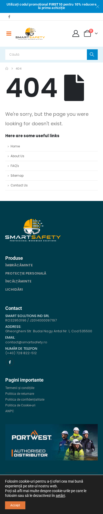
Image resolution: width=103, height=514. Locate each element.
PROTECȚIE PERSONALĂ (25, 273)
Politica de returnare (19, 394)
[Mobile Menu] (8, 33)
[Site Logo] (30, 34)
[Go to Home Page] (6, 68)
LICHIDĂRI (14, 289)
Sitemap (17, 176)
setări (60, 495)
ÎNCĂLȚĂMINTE (18, 281)
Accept (15, 505)
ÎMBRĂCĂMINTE (19, 265)
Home (15, 146)
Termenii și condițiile (19, 388)
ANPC (9, 411)
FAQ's (15, 166)
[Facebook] (9, 16)
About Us (17, 156)
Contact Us (19, 185)
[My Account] (76, 33)
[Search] (92, 54)
